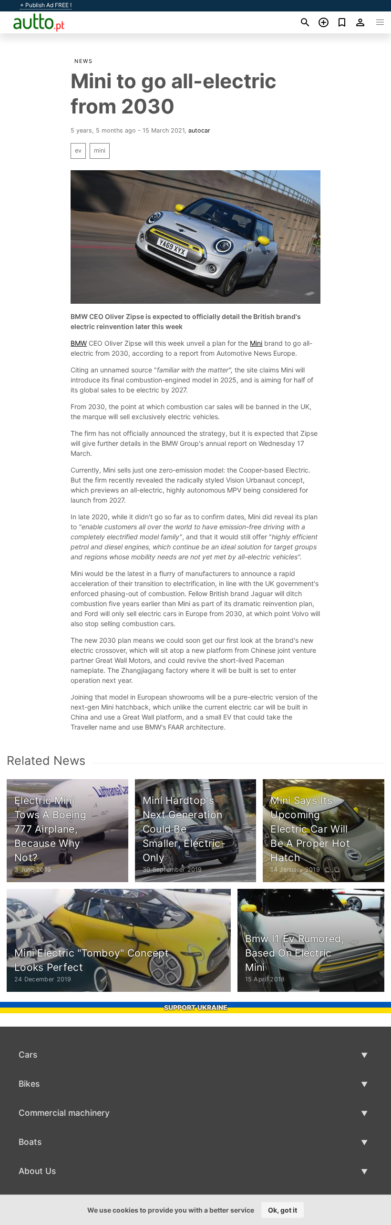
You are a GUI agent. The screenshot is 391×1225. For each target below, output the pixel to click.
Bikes (29, 1084)
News (83, 61)
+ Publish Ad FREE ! (46, 5)
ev (78, 150)
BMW (79, 343)
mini (99, 150)
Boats (30, 1142)
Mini (256, 343)
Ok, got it (282, 1210)
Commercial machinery (64, 1113)
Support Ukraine (195, 1007)
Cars (28, 1055)
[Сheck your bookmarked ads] (342, 22)
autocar (199, 130)
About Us (37, 1171)
